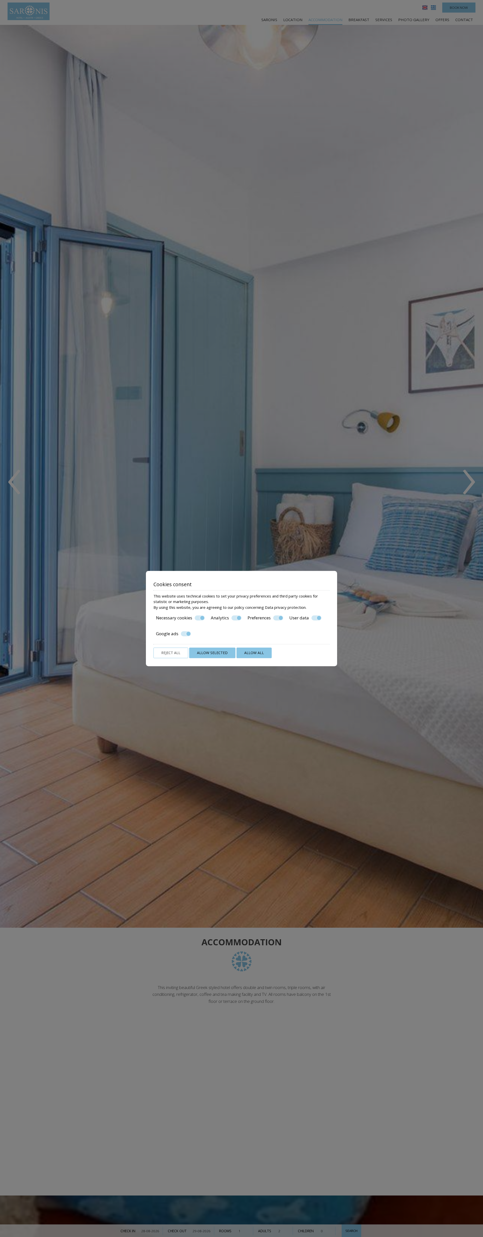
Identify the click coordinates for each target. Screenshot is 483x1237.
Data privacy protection (285, 607)
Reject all (170, 652)
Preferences (259, 618)
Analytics (220, 618)
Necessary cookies (174, 618)
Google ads (167, 633)
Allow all (254, 652)
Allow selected (212, 652)
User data (299, 618)
